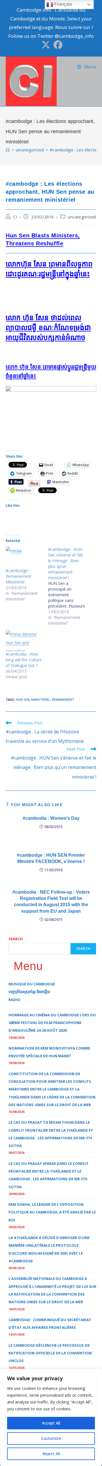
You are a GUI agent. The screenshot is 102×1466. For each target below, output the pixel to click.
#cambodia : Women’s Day (51, 818)
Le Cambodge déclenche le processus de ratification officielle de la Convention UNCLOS (50, 1353)
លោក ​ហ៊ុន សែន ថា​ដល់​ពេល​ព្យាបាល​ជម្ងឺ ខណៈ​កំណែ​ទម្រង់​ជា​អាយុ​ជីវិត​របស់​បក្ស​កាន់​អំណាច (48, 327)
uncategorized (82, 217)
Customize (51, 1438)
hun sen (22, 699)
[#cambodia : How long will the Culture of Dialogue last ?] (24, 640)
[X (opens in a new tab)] (46, 44)
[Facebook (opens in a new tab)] (57, 44)
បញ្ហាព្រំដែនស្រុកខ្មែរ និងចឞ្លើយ (29, 991)
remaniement (63, 699)
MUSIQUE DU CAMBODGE (31, 984)
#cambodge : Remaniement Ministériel (18, 576)
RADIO (14, 999)
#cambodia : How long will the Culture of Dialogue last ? (24, 659)
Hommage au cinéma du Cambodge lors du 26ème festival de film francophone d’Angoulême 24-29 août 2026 (52, 1022)
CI (15, 217)
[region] (51, 1417)
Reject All (51, 1453)
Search (15, 938)
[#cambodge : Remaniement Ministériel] (24, 557)
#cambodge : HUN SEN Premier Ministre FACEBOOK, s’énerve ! (51, 858)
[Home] (8, 150)
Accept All (51, 1423)
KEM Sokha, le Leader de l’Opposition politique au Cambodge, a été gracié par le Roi (52, 1212)
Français (62, 4)
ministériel (40, 699)
